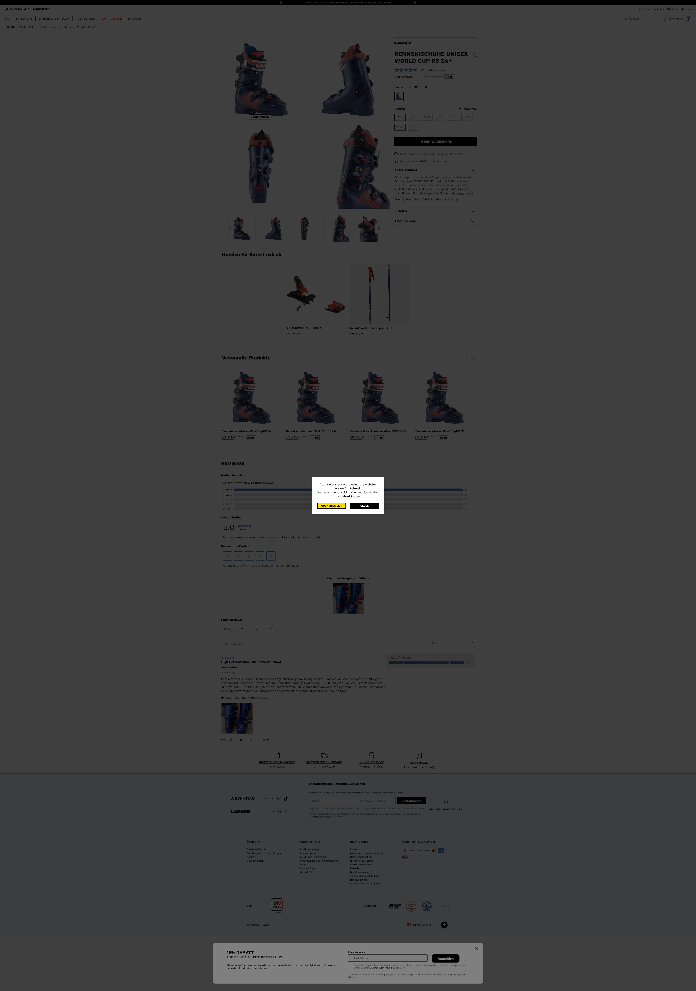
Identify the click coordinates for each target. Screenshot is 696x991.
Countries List (331, 505)
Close (364, 505)
